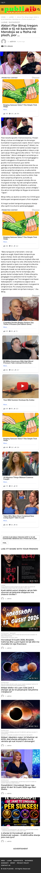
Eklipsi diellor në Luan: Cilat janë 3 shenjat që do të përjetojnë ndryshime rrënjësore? (19, 685)
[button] (2, 9)
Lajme (4, 22)
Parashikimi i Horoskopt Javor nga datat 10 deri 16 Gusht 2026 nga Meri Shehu (18, 782)
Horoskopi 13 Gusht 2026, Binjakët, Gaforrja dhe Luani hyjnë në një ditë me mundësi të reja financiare (20, 642)
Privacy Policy (23, 863)
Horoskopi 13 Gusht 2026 (9, 637)
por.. (5, 543)
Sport (12, 863)
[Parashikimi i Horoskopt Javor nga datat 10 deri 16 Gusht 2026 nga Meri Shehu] (20, 763)
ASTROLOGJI (5, 633)
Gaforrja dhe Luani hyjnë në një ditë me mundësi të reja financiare (19, 635)
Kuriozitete (18, 860)
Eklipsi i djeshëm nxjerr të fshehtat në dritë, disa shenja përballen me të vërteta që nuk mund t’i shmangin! (19, 739)
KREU (3, 860)
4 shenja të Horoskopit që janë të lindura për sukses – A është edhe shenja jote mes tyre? (19, 830)
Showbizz (14, 22)
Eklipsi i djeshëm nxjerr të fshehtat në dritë (16, 735)
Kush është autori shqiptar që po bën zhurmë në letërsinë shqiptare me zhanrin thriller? (18, 587)
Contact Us (5, 865)
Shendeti (5, 863)
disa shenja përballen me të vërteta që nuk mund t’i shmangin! (19, 733)
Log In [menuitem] (3, 2)
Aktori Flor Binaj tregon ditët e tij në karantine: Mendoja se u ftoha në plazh (20, 537)
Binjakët (13, 633)
